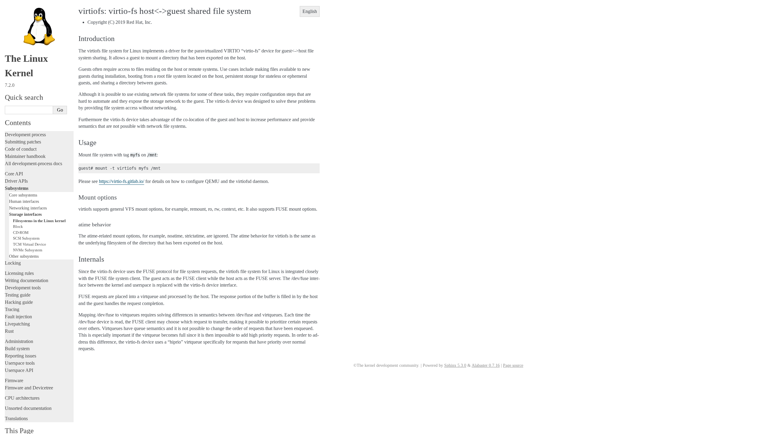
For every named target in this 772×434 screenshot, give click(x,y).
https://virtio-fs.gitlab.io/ (121, 181)
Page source (513, 365)
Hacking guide (19, 302)
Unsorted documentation (28, 408)
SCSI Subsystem (26, 238)
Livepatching (17, 323)
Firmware (14, 380)
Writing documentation (26, 280)
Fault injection (18, 316)
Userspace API (19, 370)
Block (18, 226)
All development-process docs (33, 163)
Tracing (12, 309)
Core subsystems (23, 195)
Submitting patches (23, 141)
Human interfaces (24, 201)
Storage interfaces (25, 214)
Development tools (23, 287)
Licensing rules (19, 273)
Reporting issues (20, 355)
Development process (25, 134)
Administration (19, 341)
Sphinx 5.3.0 (455, 365)
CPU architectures (22, 398)
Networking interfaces (28, 208)
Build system (17, 348)
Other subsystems (24, 256)
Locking (13, 263)
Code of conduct (20, 149)
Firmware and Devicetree (29, 387)
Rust (9, 331)
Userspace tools (20, 363)
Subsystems (16, 188)
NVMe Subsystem (27, 250)
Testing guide (17, 294)
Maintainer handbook (25, 156)
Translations (16, 418)
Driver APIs (16, 181)
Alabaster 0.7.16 (486, 365)
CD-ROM (21, 232)
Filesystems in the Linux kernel (39, 221)
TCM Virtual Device (29, 244)
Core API (14, 173)
